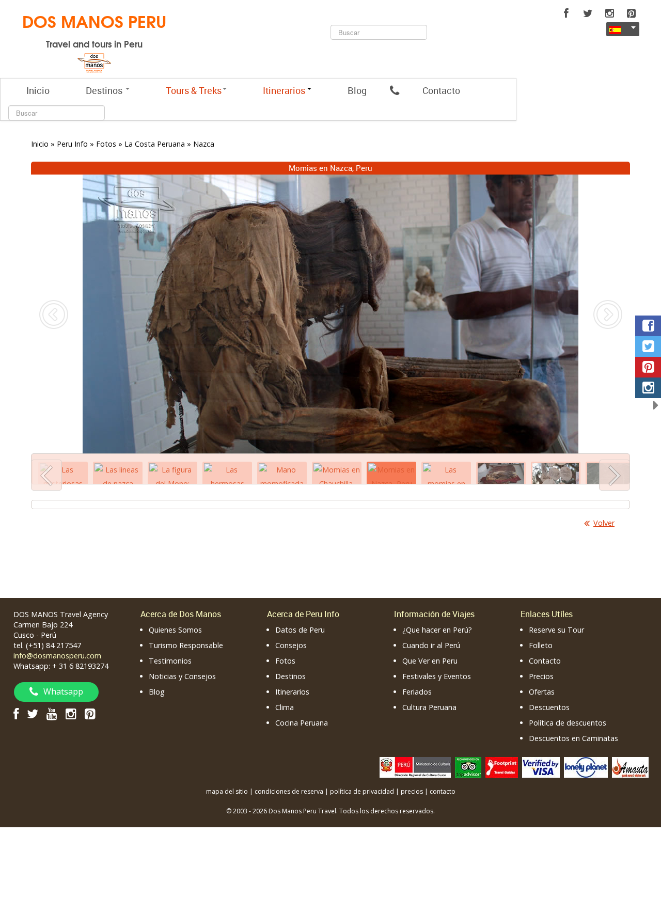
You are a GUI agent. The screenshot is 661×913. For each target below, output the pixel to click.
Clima (284, 707)
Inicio (38, 90)
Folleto (541, 645)
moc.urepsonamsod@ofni (57, 655)
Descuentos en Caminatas (573, 738)
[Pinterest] (631, 13)
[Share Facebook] (648, 326)
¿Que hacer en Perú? (437, 630)
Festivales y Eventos (436, 676)
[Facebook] (566, 13)
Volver (604, 523)
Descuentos (549, 707)
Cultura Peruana (429, 707)
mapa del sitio (227, 791)
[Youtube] (51, 713)
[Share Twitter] (648, 346)
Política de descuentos (567, 723)
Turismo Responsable (186, 645)
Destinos (105, 90)
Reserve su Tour (556, 630)
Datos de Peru (300, 630)
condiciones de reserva (289, 791)
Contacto (441, 90)
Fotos (285, 661)
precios (412, 791)
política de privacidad (362, 791)
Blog (357, 90)
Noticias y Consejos (182, 676)
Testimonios (170, 661)
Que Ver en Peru (430, 661)
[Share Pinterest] (648, 367)
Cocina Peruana (301, 723)
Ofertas (542, 692)
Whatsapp (63, 691)
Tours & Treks (194, 90)
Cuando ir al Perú (431, 645)
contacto (442, 791)
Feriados (417, 692)
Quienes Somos (175, 630)
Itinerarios (292, 692)
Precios (541, 676)
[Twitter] (587, 13)
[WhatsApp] (394, 90)
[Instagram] (609, 13)
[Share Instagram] (648, 387)
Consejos (291, 645)
